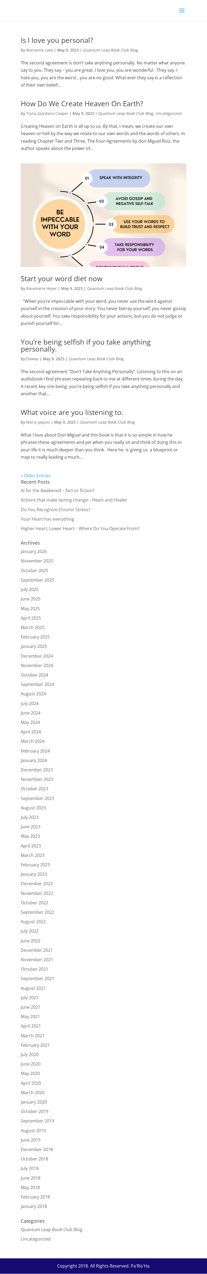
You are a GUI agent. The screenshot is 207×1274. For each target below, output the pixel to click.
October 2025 (34, 571)
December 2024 (37, 656)
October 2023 (34, 789)
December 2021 (37, 950)
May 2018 (30, 1187)
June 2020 (30, 1064)
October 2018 (34, 1159)
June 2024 (30, 713)
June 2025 (30, 599)
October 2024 (34, 675)
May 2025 (30, 609)
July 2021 (30, 998)
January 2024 (34, 760)
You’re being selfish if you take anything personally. (86, 345)
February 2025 (35, 637)
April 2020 (31, 1083)
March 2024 (32, 741)
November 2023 (37, 779)
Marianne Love (39, 50)
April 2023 (31, 846)
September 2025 (37, 580)
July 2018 (30, 1168)
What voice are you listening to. (72, 412)
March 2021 (32, 1036)
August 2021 (33, 988)
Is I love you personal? (57, 40)
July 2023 (30, 817)
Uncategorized (169, 113)
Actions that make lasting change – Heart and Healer (74, 500)
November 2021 (37, 960)
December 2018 (37, 1149)
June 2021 (30, 1007)
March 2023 (32, 855)
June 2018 (30, 1178)
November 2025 (37, 561)
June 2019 (30, 1140)
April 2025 (31, 618)
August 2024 (33, 694)
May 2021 (30, 1016)
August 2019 (33, 1131)
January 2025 (34, 646)
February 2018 (35, 1197)
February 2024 (35, 751)
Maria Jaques (38, 422)
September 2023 (37, 798)
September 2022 (37, 912)
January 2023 (34, 874)
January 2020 (34, 1102)
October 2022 (34, 903)
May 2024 (30, 722)
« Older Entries (36, 476)
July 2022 (30, 931)
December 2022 (37, 884)
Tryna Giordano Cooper (47, 113)
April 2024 (31, 732)
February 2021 (35, 1045)
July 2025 (30, 589)
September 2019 (37, 1121)
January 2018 (34, 1206)
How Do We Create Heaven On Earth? (82, 103)
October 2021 (34, 969)
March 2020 (32, 1093)
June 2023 (30, 827)
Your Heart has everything (47, 519)
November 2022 (37, 893)
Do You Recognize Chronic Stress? (55, 510)
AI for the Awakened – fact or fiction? (57, 490)
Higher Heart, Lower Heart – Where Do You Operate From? (80, 528)
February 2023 (35, 865)
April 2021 (31, 1026)
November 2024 (37, 665)
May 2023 (30, 836)
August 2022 (33, 922)
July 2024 (30, 703)
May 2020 (30, 1073)
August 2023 (33, 808)
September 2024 (37, 684)
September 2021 (37, 978)
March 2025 (32, 627)
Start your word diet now (61, 278)
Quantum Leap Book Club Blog (110, 50)
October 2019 (34, 1111)
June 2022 (30, 941)
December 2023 (37, 770)
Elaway (32, 358)
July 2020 (30, 1054)
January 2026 (34, 551)
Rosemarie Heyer (41, 288)
